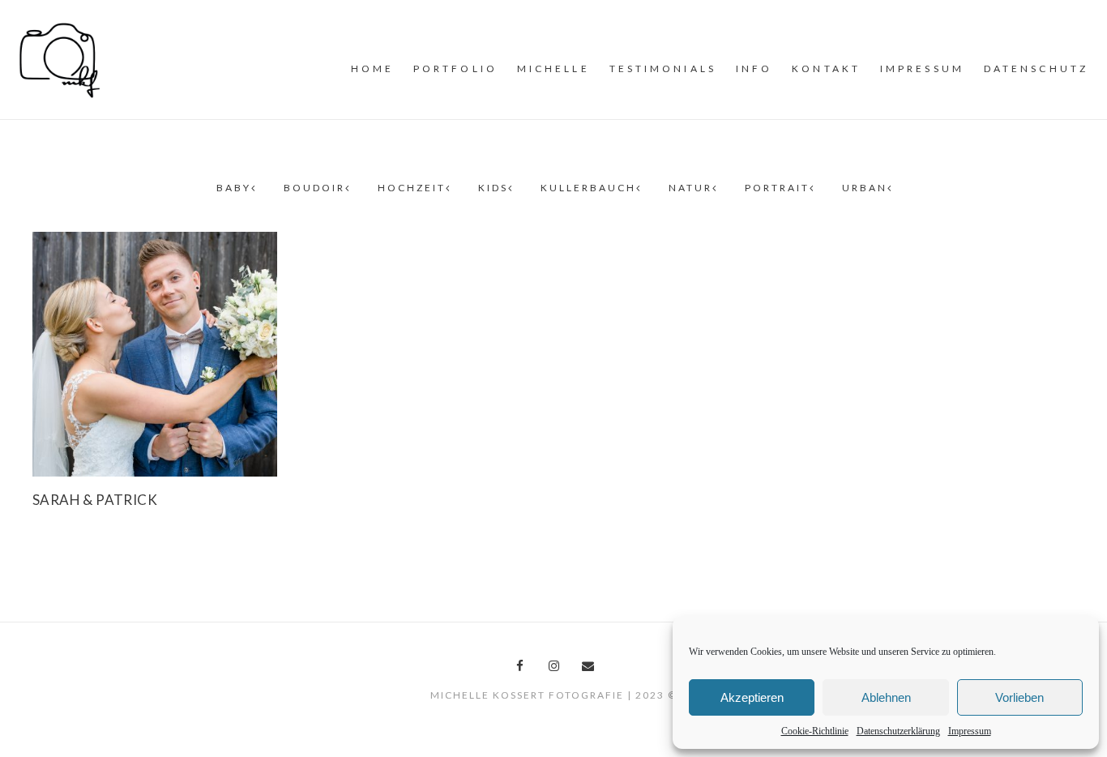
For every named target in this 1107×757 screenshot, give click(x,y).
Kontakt (826, 68)
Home (372, 68)
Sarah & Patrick (94, 499)
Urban (864, 188)
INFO (754, 68)
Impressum (969, 731)
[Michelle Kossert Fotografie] (60, 58)
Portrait (777, 188)
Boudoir (314, 188)
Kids (493, 188)
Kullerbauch (588, 188)
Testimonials (662, 68)
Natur (690, 188)
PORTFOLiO (455, 68)
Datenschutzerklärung (898, 731)
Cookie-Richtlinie (814, 731)
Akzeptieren (752, 697)
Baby (233, 188)
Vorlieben (1019, 697)
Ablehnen (886, 697)
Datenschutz (1036, 68)
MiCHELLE (553, 68)
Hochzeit (412, 188)
